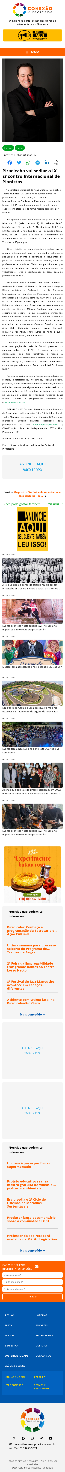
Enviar (33, 1297)
